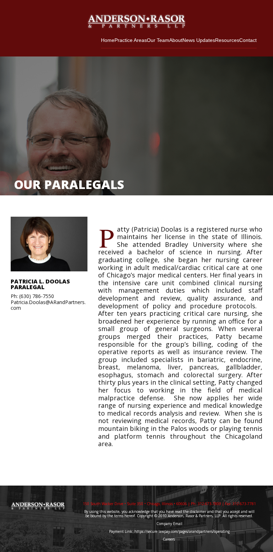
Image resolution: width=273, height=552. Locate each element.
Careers (169, 539)
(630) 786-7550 (36, 296)
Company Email (169, 523)
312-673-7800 (209, 503)
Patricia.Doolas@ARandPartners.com (48, 305)
